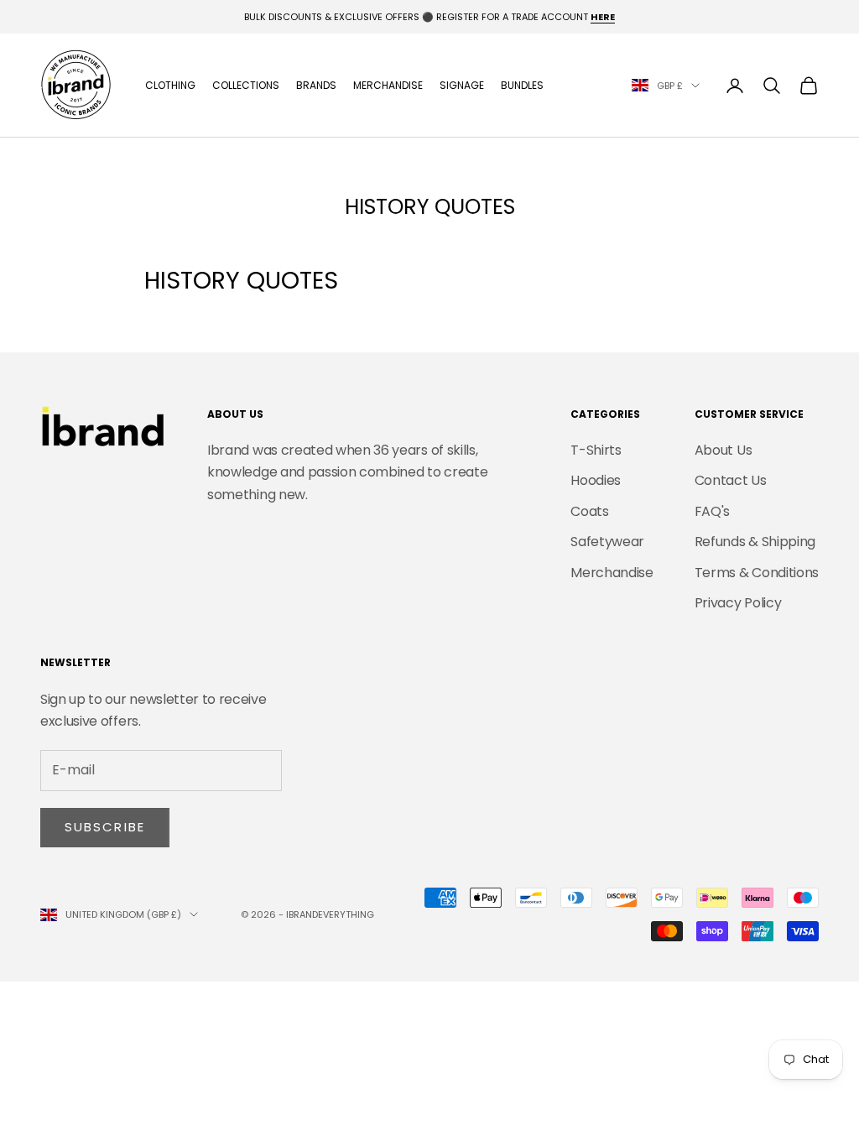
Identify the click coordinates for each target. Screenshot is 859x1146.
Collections (245, 85)
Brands (316, 85)
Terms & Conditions (757, 572)
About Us (723, 450)
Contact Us (731, 480)
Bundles (522, 85)
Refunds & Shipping (755, 541)
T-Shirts (595, 450)
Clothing (170, 85)
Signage (462, 85)
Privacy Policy (738, 602)
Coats (589, 511)
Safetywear (607, 541)
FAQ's (712, 511)
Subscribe (105, 827)
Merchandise (388, 85)
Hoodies (595, 480)
